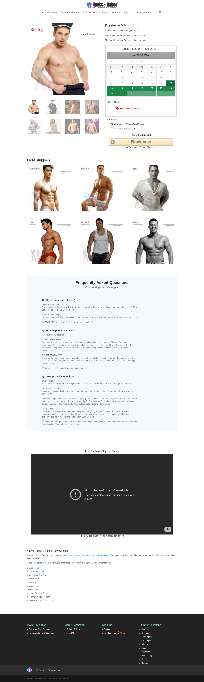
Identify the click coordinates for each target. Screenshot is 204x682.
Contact (116, 12)
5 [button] (170, 94)
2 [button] (142, 94)
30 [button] (110, 94)
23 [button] (110, 89)
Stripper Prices (91, 12)
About (105, 12)
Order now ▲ (48, 350)
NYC (143, 629)
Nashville (145, 652)
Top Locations (144, 12)
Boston (144, 663)
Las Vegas (146, 640)
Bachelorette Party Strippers (42, 633)
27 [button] (152, 89)
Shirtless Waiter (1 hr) (125, 128)
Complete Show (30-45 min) (129, 124)
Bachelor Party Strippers (40, 629)
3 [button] (152, 94)
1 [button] (131, 94)
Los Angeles (147, 637)
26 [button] (142, 89)
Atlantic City (146, 655)
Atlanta (144, 644)
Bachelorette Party (35, 571)
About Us (70, 633)
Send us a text (115, 633)
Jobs (127, 12)
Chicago (145, 633)
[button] (109, 55)
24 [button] (120, 89)
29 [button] (170, 89)
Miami (144, 648)
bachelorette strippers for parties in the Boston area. (86, 555)
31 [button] (120, 94)
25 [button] (131, 89)
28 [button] (160, 89)
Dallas (144, 659)
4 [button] (161, 94)
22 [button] (170, 84)
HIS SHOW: (112, 119)
